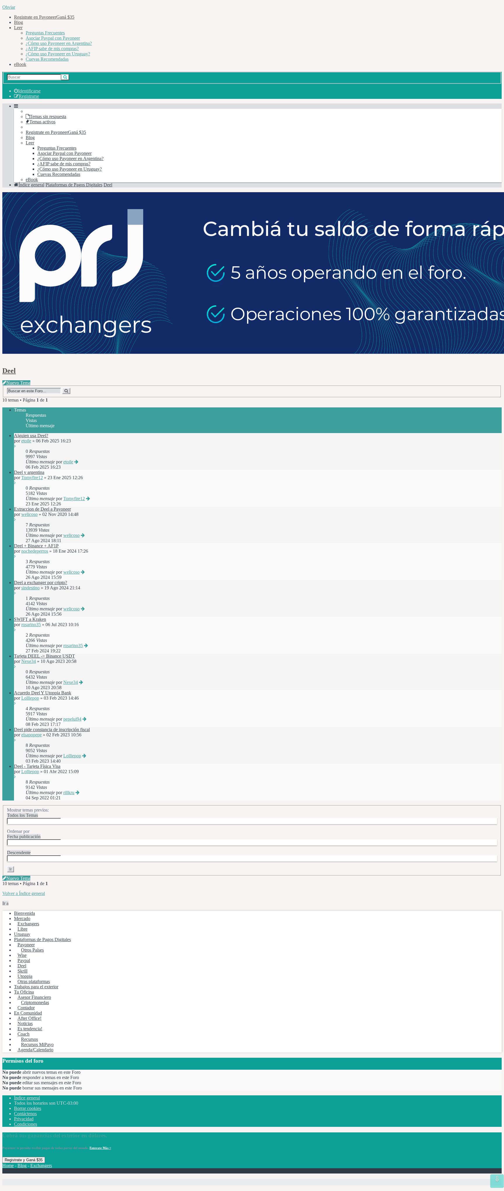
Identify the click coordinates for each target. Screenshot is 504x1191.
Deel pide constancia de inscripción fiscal (52, 729)
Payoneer (26, 944)
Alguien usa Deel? (31, 435)
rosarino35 (31, 624)
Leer (18, 27)
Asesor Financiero (34, 997)
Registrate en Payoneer (44, 17)
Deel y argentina (29, 472)
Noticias (25, 1023)
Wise (22, 955)
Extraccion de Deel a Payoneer (42, 509)
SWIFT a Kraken (30, 619)
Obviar (8, 7)
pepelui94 (72, 719)
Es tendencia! (30, 1028)
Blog (18, 22)
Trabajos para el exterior (36, 986)
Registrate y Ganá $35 (24, 1160)
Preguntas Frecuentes (45, 32)
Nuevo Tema (18, 382)
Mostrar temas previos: (28, 813)
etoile (26, 440)
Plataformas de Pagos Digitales (42, 939)
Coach (23, 1033)
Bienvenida (24, 913)
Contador (26, 1007)
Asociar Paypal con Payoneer (53, 38)
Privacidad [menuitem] (24, 1118)
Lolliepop (30, 698)
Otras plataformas (34, 981)
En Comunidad (28, 1012)
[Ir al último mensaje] (15, 446)
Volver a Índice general (23, 893)
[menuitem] (27, 90)
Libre (22, 928)
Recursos (29, 1039)
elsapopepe (31, 734)
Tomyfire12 (32, 477)
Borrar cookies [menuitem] (27, 1108)
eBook (20, 64)
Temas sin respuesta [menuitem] (48, 116)
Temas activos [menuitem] (42, 121)
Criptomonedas (35, 1002)
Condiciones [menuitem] (25, 1124)
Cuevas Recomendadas (47, 59)
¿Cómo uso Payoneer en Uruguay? (58, 53)
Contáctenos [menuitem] (25, 1113)
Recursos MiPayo (37, 1044)
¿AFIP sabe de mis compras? (52, 48)
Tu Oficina (24, 991)
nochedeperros (34, 551)
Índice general (27, 1097)
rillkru (68, 792)
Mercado (22, 918)
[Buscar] (65, 77)
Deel (9, 370)
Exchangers (28, 923)
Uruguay (22, 934)
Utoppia (25, 976)
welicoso (29, 514)
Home (8, 1165)
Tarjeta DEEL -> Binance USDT (44, 656)
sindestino (30, 587)
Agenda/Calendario (35, 1049)
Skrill (22, 970)
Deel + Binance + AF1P (36, 545)
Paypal (24, 960)
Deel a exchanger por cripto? (40, 582)
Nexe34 (28, 661)
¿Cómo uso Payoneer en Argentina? (59, 43)
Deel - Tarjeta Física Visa (37, 766)
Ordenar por (24, 834)
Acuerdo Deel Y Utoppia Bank (42, 692)
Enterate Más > (100, 1148)
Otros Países (32, 949)
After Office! (29, 1018)
